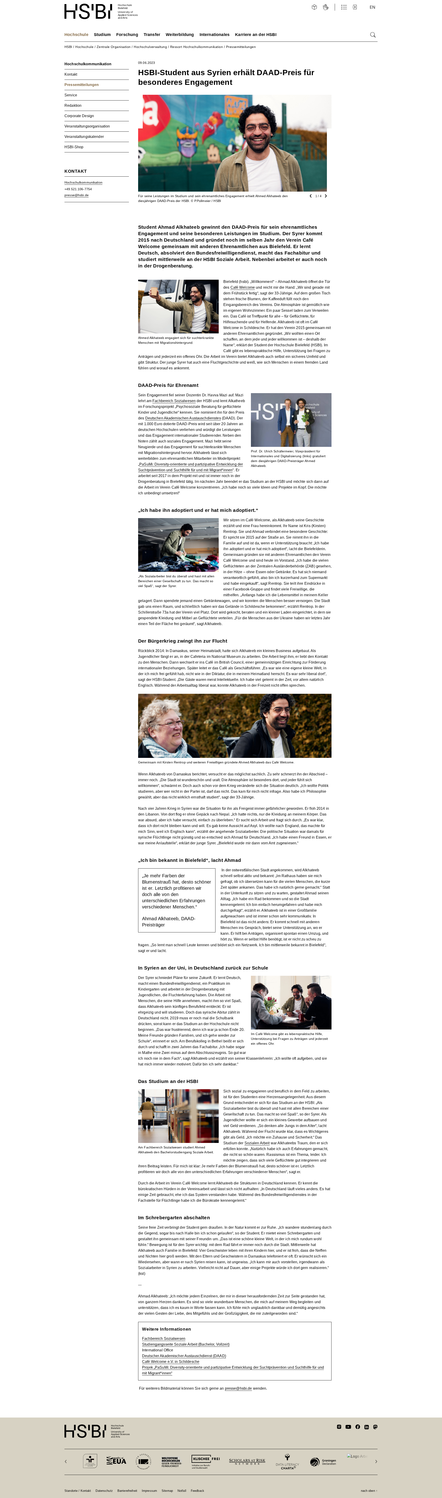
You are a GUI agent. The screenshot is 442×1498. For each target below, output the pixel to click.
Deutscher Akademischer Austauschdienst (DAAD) (184, 1356)
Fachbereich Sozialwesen (174, 401)
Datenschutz (104, 1490)
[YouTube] (348, 1427)
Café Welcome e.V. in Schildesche (170, 1362)
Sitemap (167, 1490)
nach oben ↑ (369, 1490)
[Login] (355, 7)
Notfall (181, 1490)
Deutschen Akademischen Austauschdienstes (183, 418)
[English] (372, 7)
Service (70, 95)
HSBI (68, 47)
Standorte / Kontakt (77, 1490)
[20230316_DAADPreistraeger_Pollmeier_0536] (291, 979)
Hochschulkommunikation (87, 64)
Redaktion (72, 105)
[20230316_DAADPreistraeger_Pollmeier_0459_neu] (178, 521)
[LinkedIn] (366, 1427)
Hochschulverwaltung (150, 47)
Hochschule (76, 34)
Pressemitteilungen (241, 47)
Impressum (149, 1490)
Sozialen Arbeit (257, 1143)
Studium (102, 34)
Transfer (152, 34)
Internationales (215, 34)
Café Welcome (242, 287)
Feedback (197, 1490)
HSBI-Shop (73, 147)
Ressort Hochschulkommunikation (196, 47)
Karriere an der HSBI (255, 34)
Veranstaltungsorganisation (87, 126)
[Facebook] (357, 1427)
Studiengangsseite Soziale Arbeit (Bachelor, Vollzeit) (186, 1344)
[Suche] (372, 34)
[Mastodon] (375, 1427)
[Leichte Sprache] (314, 7)
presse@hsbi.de (238, 1388)
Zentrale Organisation (114, 47)
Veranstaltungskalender (84, 137)
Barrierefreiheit (127, 1490)
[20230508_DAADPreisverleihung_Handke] (291, 396)
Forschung (127, 34)
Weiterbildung (180, 34)
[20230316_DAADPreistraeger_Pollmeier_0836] (178, 1092)
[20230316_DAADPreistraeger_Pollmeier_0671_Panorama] (235, 697)
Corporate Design (79, 116)
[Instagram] (339, 1427)
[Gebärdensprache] (325, 7)
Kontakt (70, 74)
